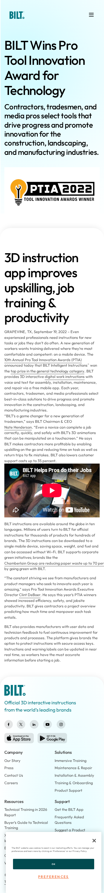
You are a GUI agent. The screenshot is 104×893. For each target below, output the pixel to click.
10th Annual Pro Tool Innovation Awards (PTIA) (43, 359)
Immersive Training (70, 760)
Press (9, 767)
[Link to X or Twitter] (21, 724)
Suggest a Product (70, 830)
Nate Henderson (18, 427)
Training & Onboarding (74, 782)
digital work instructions (65, 376)
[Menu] (91, 15)
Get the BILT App (69, 809)
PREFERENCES (53, 876)
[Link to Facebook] (9, 724)
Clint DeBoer (29, 594)
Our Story (12, 760)
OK (53, 864)
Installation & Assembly (74, 775)
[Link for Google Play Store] (52, 738)
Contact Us (13, 775)
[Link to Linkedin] (34, 724)
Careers (11, 782)
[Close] (94, 840)
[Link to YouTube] (47, 724)
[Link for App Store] (19, 738)
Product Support (68, 790)
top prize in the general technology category (47, 371)
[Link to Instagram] (61, 724)
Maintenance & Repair (73, 767)
